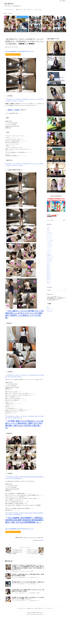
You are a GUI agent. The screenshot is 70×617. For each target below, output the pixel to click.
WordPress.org (49, 311)
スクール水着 (24, 537)
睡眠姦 (49, 277)
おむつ (48, 236)
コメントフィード (50, 309)
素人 (48, 279)
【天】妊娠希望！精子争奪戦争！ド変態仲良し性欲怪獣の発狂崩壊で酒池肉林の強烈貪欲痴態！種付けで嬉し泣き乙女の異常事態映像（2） (24, 520)
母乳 (48, 264)
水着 (42, 537)
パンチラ (49, 245)
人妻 (48, 253)
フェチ (48, 249)
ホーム (6, 13)
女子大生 (49, 258)
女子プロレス (50, 257)
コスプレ (49, 242)
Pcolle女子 (49, 232)
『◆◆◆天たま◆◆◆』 (13, 110)
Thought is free (41, 614)
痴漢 (48, 271)
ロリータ (28, 537)
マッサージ (49, 251)
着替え (49, 275)
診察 (48, 283)
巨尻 (48, 262)
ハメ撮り (49, 244)
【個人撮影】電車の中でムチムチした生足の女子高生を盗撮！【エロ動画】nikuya (28, 582)
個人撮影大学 (41, 540)
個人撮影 (49, 255)
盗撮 (48, 273)
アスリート (49, 234)
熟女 (48, 270)
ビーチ (49, 247)
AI (48, 227)
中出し (32, 537)
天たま (35, 537)
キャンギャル (50, 240)
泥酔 (48, 268)
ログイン (48, 306)
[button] (5, 23)
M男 (48, 229)
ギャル (49, 238)
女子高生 (11, 13)
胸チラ (48, 281)
